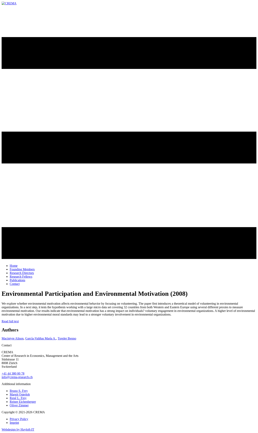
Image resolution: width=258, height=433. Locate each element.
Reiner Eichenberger (23, 401)
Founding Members (22, 269)
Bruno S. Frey (19, 391)
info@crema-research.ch (17, 377)
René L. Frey (18, 398)
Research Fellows (21, 276)
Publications (17, 280)
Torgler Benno (67, 338)
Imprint (14, 422)
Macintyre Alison (13, 338)
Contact (15, 284)
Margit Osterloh (20, 394)
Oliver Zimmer (19, 405)
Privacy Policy (19, 419)
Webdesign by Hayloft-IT (18, 429)
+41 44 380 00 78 (13, 373)
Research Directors (22, 273)
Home (14, 265)
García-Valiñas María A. (40, 338)
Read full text (10, 321)
